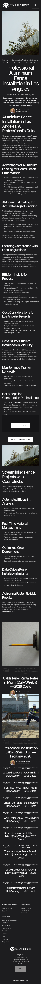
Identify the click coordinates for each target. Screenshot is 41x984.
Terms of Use (26, 910)
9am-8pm (5, 911)
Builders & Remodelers (9, 920)
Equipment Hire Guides (20, 959)
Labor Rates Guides (20, 958)
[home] (16, 5)
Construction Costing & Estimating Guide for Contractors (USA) (25, 61)
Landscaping (6, 928)
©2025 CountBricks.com (20, 980)
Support (20, 963)
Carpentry (5, 942)
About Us (20, 954)
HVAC (4, 936)
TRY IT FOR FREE (20, 425)
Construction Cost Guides (20, 961)
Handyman (5, 923)
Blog (20, 956)
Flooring (5, 939)
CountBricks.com (14, 403)
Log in (20, 969)
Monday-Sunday (7, 908)
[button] (35, 5)
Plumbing (5, 931)
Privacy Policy (26, 908)
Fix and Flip (6, 925)
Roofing (5, 933)
